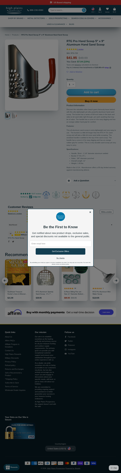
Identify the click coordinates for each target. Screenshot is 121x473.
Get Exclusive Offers (60, 251)
